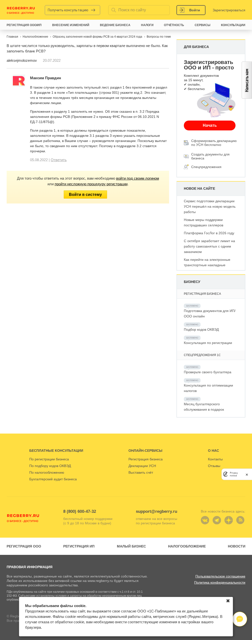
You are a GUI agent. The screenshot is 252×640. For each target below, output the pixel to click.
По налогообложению (46, 472)
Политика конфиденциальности (219, 582)
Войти (194, 10)
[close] (247, 474)
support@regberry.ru (156, 511)
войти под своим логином (137, 178)
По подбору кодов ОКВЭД (50, 466)
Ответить (59, 160)
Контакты (215, 459)
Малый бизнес (131, 546)
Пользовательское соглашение (220, 576)
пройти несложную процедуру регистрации (91, 184)
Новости (236, 546)
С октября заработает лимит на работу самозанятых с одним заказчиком (209, 246)
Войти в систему (85, 194)
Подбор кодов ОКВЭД (201, 329)
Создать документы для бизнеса (210, 156)
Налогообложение (187, 546)
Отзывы (214, 466)
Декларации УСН (142, 466)
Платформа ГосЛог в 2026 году (209, 233)
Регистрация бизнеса (145, 459)
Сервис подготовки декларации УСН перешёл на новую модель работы (210, 206)
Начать (210, 125)
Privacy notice (234, 474)
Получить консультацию (68, 10)
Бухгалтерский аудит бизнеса (53, 479)
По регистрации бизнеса (49, 459)
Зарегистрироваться (229, 10)
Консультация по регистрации (208, 343)
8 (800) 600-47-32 (79, 511)
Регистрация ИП (78, 546)
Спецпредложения (206, 167)
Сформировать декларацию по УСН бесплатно (214, 143)
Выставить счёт (140, 472)
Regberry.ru (21, 10)
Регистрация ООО (24, 546)
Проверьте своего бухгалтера (207, 372)
